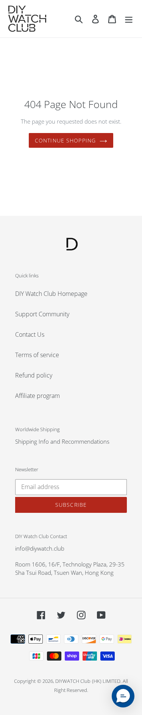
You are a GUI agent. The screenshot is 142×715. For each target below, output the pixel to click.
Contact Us (29, 334)
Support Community (42, 314)
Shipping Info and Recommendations (62, 441)
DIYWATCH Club (73, 681)
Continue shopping (65, 140)
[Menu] (128, 18)
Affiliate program (37, 396)
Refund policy (33, 375)
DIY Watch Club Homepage (51, 293)
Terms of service (37, 355)
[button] (123, 696)
